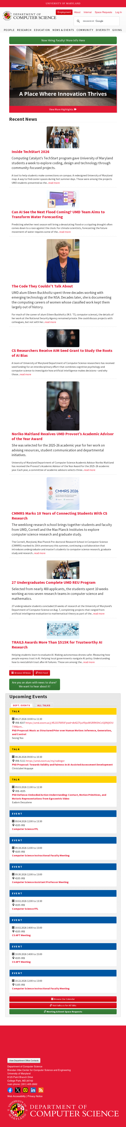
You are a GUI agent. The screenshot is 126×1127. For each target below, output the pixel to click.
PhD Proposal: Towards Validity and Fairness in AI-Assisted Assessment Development (62, 764)
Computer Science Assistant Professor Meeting (40, 882)
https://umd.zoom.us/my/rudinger (45, 760)
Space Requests (103, 12)
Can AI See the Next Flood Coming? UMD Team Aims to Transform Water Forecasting (58, 214)
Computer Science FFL (25, 829)
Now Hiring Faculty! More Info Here (63, 40)
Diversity (103, 30)
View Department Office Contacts (24, 1060)
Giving (117, 30)
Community (85, 30)
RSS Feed (43, 672)
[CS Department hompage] (63, 1109)
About (77, 12)
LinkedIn (33, 1090)
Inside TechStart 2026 (30, 151)
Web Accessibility (16, 1096)
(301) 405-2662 (29, 1084)
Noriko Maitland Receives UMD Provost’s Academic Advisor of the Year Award (63, 436)
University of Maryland (63, 3)
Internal (88, 12)
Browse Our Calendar (64, 999)
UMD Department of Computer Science (29, 16)
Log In (118, 12)
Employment (64, 12)
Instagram (25, 1090)
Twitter (17, 1090)
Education (42, 30)
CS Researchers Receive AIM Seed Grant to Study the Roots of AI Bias (62, 353)
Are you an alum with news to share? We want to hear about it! (34, 684)
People (9, 30)
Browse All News (22, 672)
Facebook (10, 1090)
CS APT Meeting (21, 935)
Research (24, 30)
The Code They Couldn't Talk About (42, 286)
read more (54, 182)
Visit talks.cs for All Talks (64, 1005)
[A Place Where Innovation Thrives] (63, 76)
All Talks (43, 705)
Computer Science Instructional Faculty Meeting (41, 855)
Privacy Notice (35, 1096)
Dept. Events (23, 705)
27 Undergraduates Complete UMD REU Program (53, 582)
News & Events (63, 30)
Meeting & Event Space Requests (64, 1011)
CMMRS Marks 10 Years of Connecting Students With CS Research (59, 516)
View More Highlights (61, 109)
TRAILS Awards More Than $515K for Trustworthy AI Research (57, 645)
